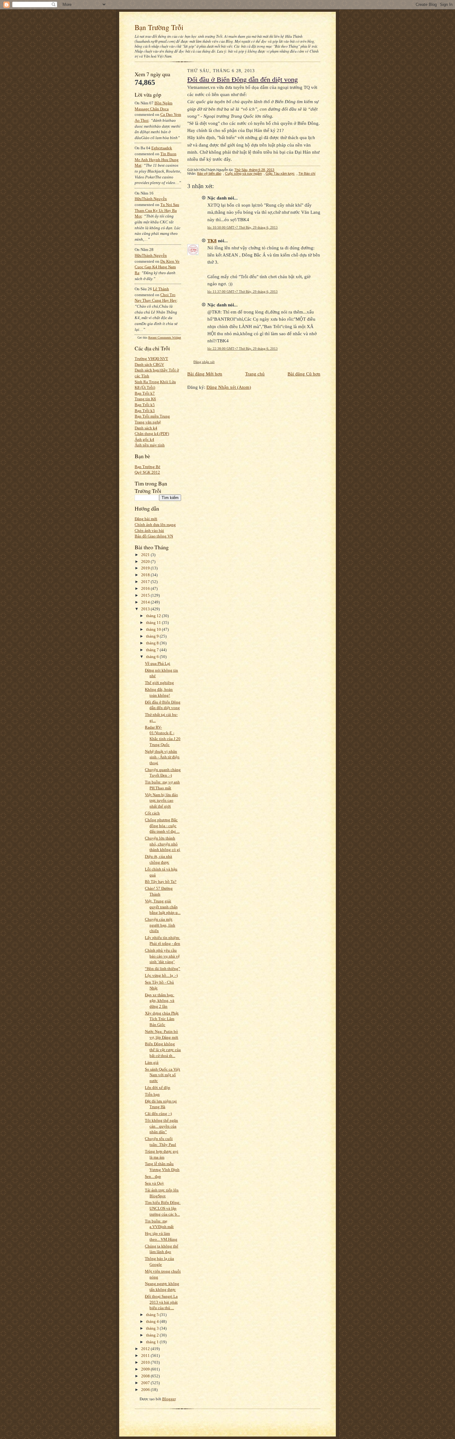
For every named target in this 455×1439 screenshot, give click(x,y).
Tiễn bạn (152, 1094)
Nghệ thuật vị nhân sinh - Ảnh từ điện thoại (162, 757)
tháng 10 (154, 629)
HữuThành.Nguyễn (151, 198)
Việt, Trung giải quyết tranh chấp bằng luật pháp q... (162, 907)
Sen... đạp (153, 1176)
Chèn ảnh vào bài (149, 530)
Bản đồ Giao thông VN (154, 536)
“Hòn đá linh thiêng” (162, 968)
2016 (146, 588)
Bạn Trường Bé (147, 466)
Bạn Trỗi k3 (145, 410)
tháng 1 (153, 1342)
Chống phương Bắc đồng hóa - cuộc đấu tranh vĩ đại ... (162, 826)
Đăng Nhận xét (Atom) (228, 387)
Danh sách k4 (146, 428)
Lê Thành (161, 289)
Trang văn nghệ (148, 422)
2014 (146, 602)
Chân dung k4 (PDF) (152, 433)
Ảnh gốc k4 (144, 439)
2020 (146, 561)
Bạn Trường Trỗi (159, 27)
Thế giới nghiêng (159, 682)
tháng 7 (153, 649)
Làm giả (151, 1062)
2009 (146, 1369)
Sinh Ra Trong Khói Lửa (155, 381)
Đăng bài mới (146, 518)
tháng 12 (154, 615)
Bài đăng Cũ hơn (304, 373)
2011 (146, 1355)
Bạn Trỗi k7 (145, 393)
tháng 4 (153, 1321)
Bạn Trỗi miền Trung (152, 416)
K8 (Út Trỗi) (145, 387)
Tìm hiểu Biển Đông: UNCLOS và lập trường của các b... (162, 1208)
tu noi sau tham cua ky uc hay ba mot (157, 210)
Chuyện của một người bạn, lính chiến (160, 925)
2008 (146, 1376)
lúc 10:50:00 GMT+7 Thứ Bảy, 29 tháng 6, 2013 (242, 227)
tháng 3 (153, 1328)
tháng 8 (153, 643)
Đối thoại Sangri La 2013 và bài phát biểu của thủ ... (161, 1302)
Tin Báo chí (306, 173)
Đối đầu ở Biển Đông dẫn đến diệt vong (242, 79)
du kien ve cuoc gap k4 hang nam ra (157, 267)
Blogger (169, 1399)
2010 (146, 1362)
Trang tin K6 (145, 399)
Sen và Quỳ (154, 1183)
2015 (146, 595)
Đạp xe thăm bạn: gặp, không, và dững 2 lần (159, 1001)
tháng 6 (153, 656)
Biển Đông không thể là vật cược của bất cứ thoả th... (163, 1050)
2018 (146, 575)
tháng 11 (154, 622)
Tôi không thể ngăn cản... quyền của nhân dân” (161, 1126)
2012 (146, 1348)
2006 (146, 1389)
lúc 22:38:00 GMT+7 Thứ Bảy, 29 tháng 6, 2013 (242, 348)
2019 (146, 568)
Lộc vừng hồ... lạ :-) (161, 975)
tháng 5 (153, 1314)
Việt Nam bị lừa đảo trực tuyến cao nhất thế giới (161, 800)
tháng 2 (153, 1335)
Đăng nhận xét (203, 362)
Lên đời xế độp (157, 1087)
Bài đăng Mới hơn (204, 373)
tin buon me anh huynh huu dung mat (157, 159)
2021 (146, 554)
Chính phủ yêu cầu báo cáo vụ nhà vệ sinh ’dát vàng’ (162, 956)
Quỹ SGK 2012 (147, 472)
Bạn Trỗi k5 (145, 404)
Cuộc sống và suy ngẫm (243, 173)
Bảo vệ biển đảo (209, 173)
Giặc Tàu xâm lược (280, 173)
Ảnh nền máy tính (150, 445)
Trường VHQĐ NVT (151, 358)
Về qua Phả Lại (157, 663)
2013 (146, 609)
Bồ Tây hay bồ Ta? (160, 881)
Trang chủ (255, 373)
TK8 (212, 240)
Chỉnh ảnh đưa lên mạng (155, 524)
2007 (146, 1382)
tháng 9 (153, 636)
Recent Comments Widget (164, 337)
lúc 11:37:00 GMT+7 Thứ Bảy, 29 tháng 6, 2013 (242, 291)
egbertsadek (161, 148)
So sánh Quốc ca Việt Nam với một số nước (162, 1075)
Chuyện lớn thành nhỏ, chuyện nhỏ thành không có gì (162, 844)
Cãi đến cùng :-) (158, 1113)
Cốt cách (152, 813)
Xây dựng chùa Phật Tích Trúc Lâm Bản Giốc (162, 1019)
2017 (146, 581)
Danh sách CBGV (149, 364)
